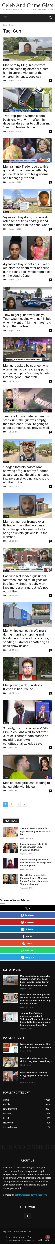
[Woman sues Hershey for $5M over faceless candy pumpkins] (10, 1048)
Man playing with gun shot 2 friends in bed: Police (22, 687)
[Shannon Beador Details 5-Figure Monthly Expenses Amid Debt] (10, 832)
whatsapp (29, 950)
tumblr (29, 936)
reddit (29, 943)
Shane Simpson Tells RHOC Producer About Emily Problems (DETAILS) (33, 847)
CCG (5, 80)
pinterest (29, 922)
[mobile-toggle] (5, 18)
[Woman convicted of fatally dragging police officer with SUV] (10, 1076)
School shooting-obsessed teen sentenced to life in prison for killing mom (35, 862)
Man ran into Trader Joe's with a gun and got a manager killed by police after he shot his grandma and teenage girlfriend (26, 172)
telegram (29, 957)
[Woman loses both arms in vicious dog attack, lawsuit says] (10, 1062)
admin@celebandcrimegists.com (31, 1194)
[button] (50, 18)
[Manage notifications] (47, 1237)
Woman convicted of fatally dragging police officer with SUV (34, 1075)
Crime (6, 60)
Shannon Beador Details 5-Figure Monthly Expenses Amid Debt (35, 831)
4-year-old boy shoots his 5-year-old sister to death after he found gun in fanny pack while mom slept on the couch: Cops (27, 269)
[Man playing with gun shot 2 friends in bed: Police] (27, 669)
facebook (29, 915)
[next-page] (24, 804)
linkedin (29, 929)
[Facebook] (27, 1216)
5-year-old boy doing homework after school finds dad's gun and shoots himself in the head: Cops (26, 221)
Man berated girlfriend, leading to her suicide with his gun (26, 784)
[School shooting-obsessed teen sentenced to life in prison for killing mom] (10, 863)
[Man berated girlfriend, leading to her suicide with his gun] (27, 767)
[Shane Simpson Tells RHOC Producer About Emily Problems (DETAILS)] (10, 848)
